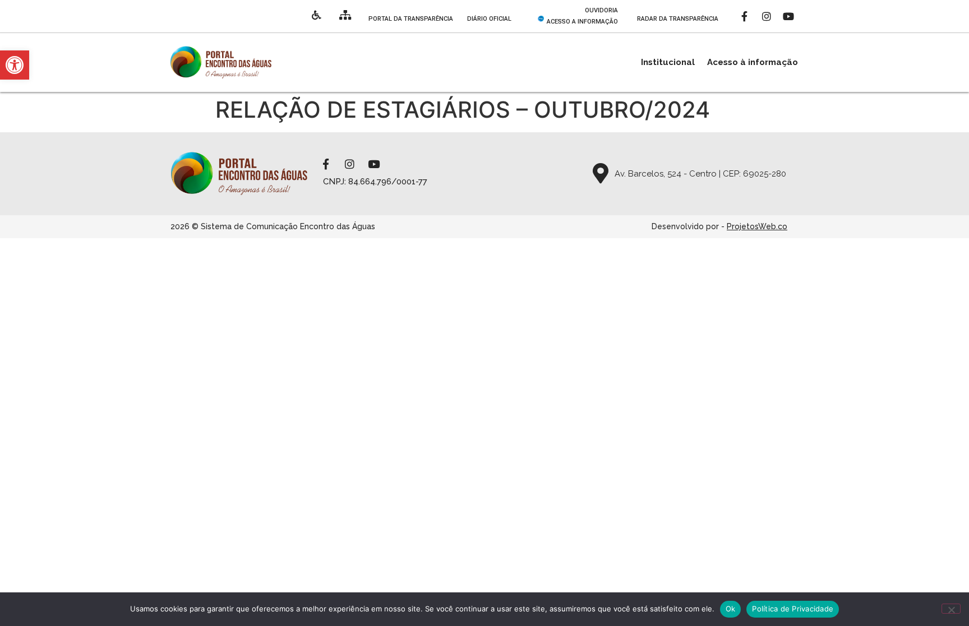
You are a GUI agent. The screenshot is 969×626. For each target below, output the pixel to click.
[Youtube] (788, 16)
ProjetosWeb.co (757, 226)
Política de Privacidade (792, 608)
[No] (951, 609)
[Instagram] (766, 16)
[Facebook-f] (745, 16)
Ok (731, 608)
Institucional (668, 62)
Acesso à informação (752, 62)
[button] (14, 65)
